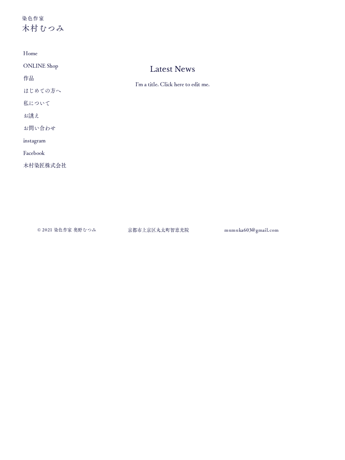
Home (30, 53)
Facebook (34, 153)
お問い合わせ (39, 128)
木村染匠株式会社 (44, 165)
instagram (34, 140)
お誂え (31, 115)
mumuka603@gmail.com (251, 230)
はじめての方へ (42, 90)
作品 (28, 78)
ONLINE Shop (40, 65)
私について (36, 103)
